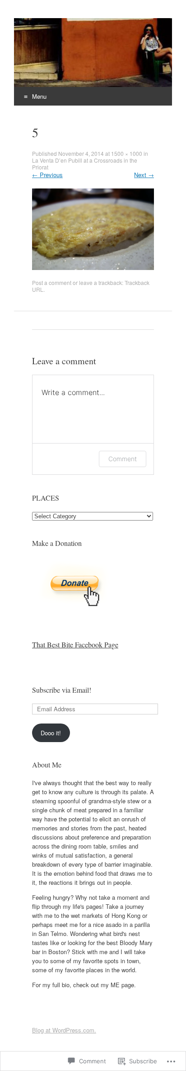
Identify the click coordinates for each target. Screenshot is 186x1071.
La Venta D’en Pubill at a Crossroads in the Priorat (84, 163)
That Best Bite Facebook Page (75, 644)
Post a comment (51, 282)
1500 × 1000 (126, 153)
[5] (93, 267)
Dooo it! (51, 732)
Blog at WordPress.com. (64, 1030)
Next (144, 174)
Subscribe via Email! (61, 690)
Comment (122, 459)
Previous (47, 174)
